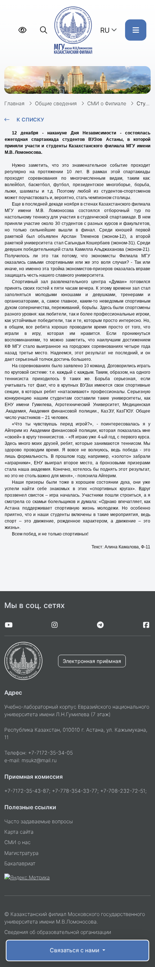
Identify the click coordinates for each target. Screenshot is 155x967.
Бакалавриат (19, 863)
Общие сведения (56, 103)
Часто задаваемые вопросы (38, 821)
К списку (30, 119)
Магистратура (21, 853)
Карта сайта (19, 832)
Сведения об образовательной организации (57, 932)
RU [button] (105, 30)
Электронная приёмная (92, 661)
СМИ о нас (17, 842)
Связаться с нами (75, 950)
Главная (14, 103)
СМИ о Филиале (106, 103)
